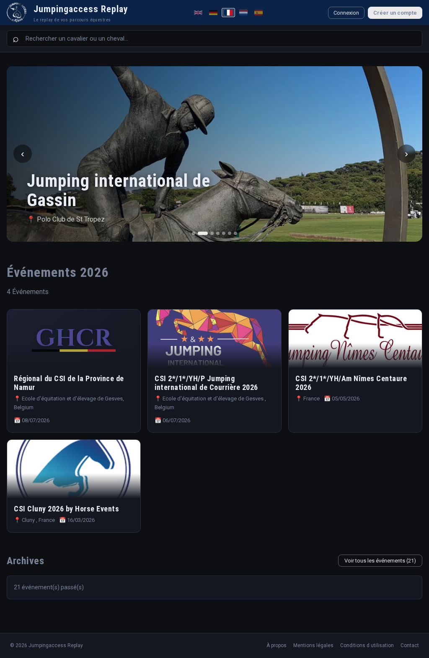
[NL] (243, 12)
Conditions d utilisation (367, 645)
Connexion (346, 13)
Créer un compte (395, 13)
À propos (276, 645)
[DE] (213, 12)
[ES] (258, 12)
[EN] (198, 12)
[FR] (228, 12)
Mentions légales (313, 645)
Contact (410, 645)
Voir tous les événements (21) (380, 560)
